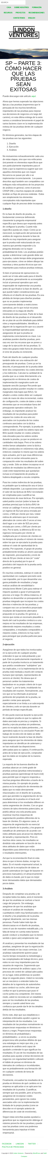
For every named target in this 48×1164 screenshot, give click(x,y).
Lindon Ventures (23, 32)
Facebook (7, 1144)
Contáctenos (19, 18)
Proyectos (20, 13)
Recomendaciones (36, 13)
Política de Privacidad (13, 1147)
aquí (33, 96)
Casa (9, 7)
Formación (36, 7)
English (31, 18)
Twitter (32, 1144)
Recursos (8, 13)
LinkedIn (20, 1144)
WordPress (36, 1153)
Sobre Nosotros (21, 7)
